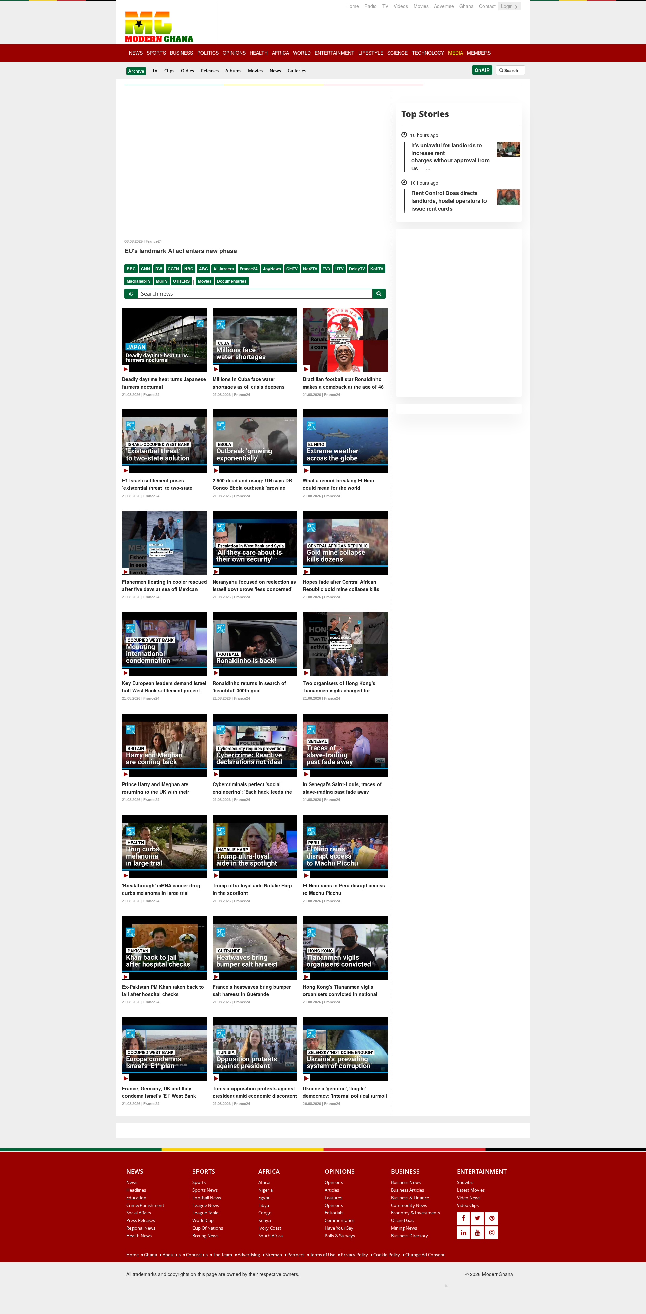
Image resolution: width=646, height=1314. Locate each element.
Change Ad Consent (424, 1255)
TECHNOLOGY (428, 52)
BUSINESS (181, 52)
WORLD (302, 52)
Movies (421, 6)
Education (136, 1198)
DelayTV (357, 269)
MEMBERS (479, 52)
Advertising (248, 1255)
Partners (295, 1255)
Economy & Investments (415, 1213)
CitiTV (292, 269)
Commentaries (339, 1220)
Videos (401, 6)
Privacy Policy (354, 1255)
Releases (210, 71)
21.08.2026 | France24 (140, 395)
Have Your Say (339, 1228)
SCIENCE (397, 52)
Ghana (466, 6)
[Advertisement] (320, 1297)
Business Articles (407, 1190)
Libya (263, 1205)
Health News (139, 1236)
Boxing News (205, 1236)
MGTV (162, 281)
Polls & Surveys (340, 1236)
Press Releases (140, 1220)
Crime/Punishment (145, 1205)
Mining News (404, 1228)
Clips (169, 71)
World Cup (203, 1220)
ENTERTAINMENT (334, 52)
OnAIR (482, 70)
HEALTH (259, 52)
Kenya (264, 1220)
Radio (370, 6)
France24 (249, 269)
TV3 (326, 269)
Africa (264, 1182)
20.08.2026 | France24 (321, 1104)
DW (158, 269)
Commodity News (409, 1205)
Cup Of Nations (207, 1228)
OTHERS (181, 281)
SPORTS (156, 52)
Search (510, 70)
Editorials (334, 1213)
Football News (206, 1198)
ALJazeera (223, 269)
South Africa (270, 1236)
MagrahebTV (139, 281)
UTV (339, 269)
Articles (332, 1190)
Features (333, 1198)
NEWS (136, 52)
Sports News (205, 1190)
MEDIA (455, 52)
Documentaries (232, 281)
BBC (131, 269)
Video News (468, 1198)
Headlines (136, 1190)
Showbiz (465, 1182)
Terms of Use (322, 1255)
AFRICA (280, 52)
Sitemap (273, 1255)
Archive (136, 71)
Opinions (334, 1182)
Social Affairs (138, 1213)
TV (385, 6)
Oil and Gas (402, 1220)
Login (507, 6)
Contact (487, 6)
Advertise (444, 6)
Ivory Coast (269, 1228)
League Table (205, 1213)
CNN (145, 269)
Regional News (140, 1228)
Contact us (196, 1255)
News (275, 71)
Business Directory (409, 1236)
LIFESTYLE (370, 52)
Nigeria (265, 1190)
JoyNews (272, 269)
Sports (199, 1182)
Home (352, 6)
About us (171, 1255)
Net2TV (310, 269)
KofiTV (376, 269)
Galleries (297, 71)
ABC (203, 269)
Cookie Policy (386, 1255)
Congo (265, 1213)
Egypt (264, 1198)
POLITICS (208, 52)
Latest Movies (471, 1190)
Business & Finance (410, 1198)
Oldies (187, 71)
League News (205, 1205)
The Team (222, 1255)
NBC (188, 269)
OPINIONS (234, 52)
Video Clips (468, 1205)
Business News (406, 1182)
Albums (233, 71)
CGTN (173, 269)
